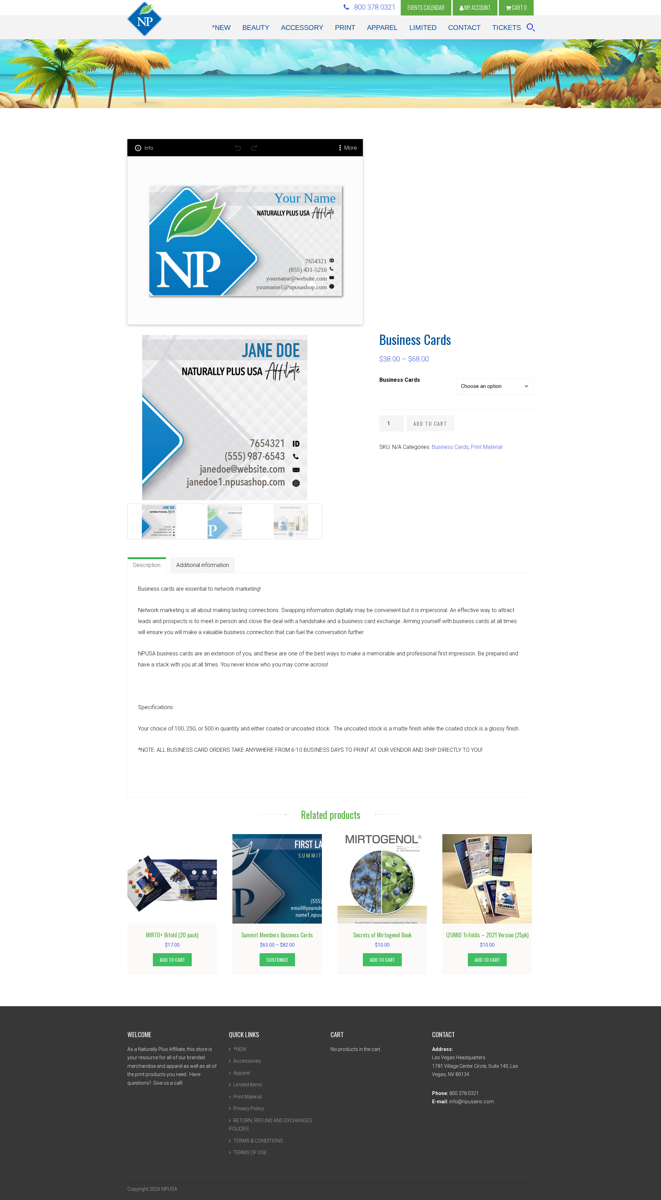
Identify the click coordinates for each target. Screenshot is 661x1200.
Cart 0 (519, 7)
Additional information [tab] (202, 565)
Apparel (241, 1073)
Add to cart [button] (172, 959)
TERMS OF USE (250, 1152)
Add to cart (430, 423)
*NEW (239, 1049)
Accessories (247, 1061)
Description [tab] (146, 565)
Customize (277, 959)
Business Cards (399, 380)
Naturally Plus (144, 19)
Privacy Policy (248, 1108)
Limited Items (247, 1084)
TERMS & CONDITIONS (258, 1141)
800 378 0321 (372, 7)
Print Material (486, 447)
